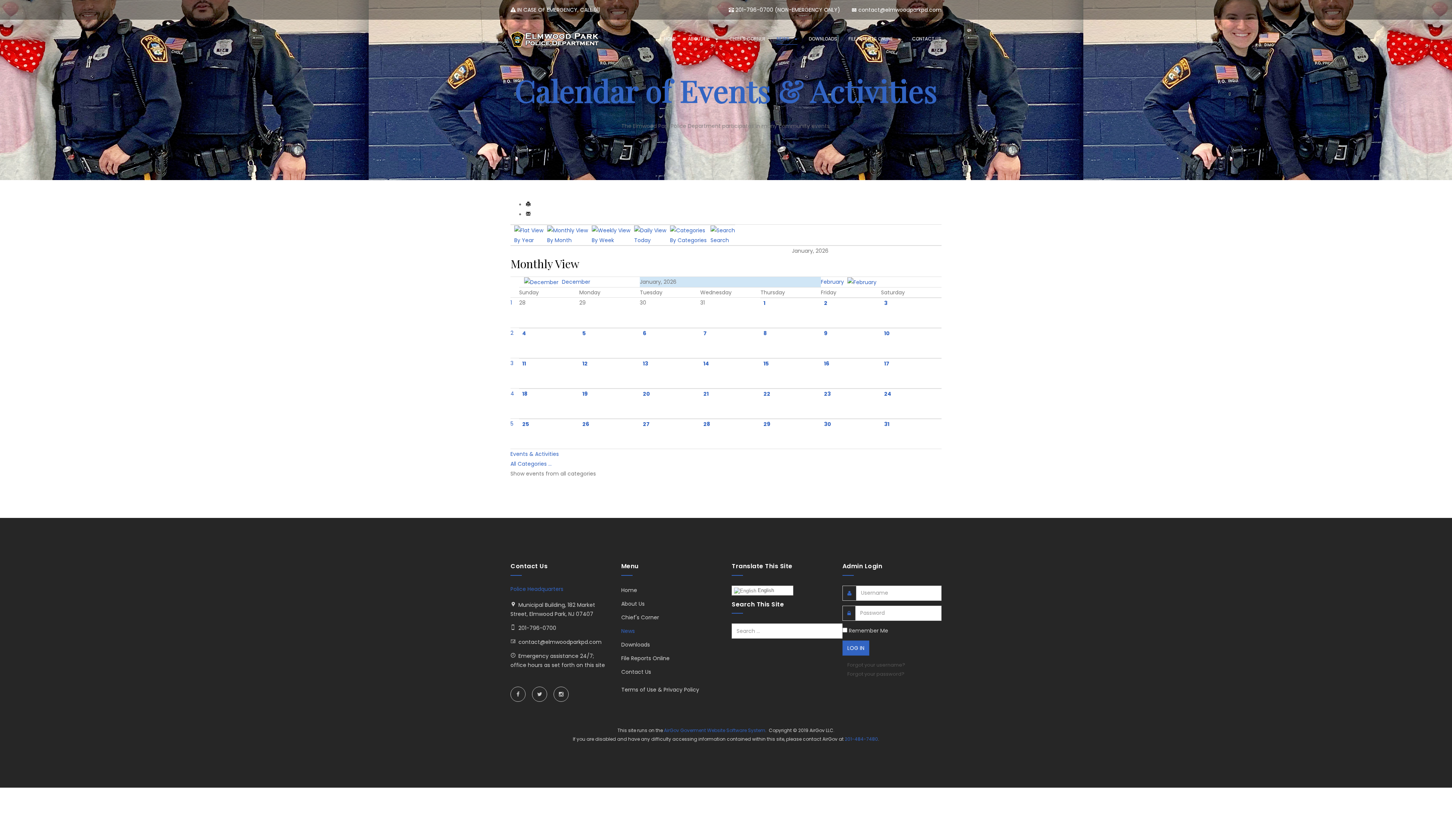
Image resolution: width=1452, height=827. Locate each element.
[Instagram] (561, 694)
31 (886, 424)
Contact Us (927, 39)
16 (826, 363)
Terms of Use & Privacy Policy (660, 689)
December (575, 282)
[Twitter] (539, 694)
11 (524, 363)
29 (766, 424)
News (784, 39)
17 (886, 363)
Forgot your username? (876, 664)
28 (706, 424)
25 (525, 424)
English (765, 590)
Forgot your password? (875, 674)
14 (706, 363)
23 (827, 394)
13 (645, 363)
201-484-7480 (861, 739)
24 (887, 394)
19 (585, 394)
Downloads (823, 39)
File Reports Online (871, 39)
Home (670, 39)
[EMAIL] (528, 214)
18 (524, 394)
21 (706, 394)
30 (827, 424)
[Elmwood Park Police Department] (555, 39)
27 (646, 424)
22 (766, 394)
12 (585, 363)
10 (887, 333)
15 (766, 363)
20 (646, 394)
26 (585, 424)
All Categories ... (531, 464)
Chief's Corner (747, 39)
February (833, 282)
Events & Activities (534, 454)
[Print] (528, 204)
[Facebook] (518, 694)
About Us (699, 39)
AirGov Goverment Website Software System (714, 730)
